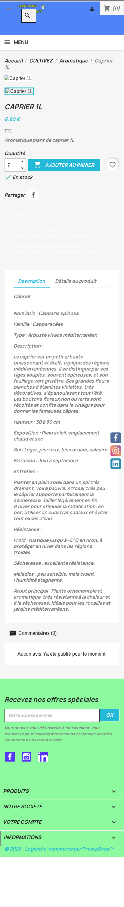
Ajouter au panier (64, 164)
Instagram (26, 757)
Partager (33, 195)
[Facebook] (115, 438)
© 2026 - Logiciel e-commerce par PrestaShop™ (59, 849)
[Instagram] (115, 451)
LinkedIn (43, 757)
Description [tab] (31, 281)
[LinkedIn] (115, 464)
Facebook (10, 757)
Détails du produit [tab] (75, 281)
